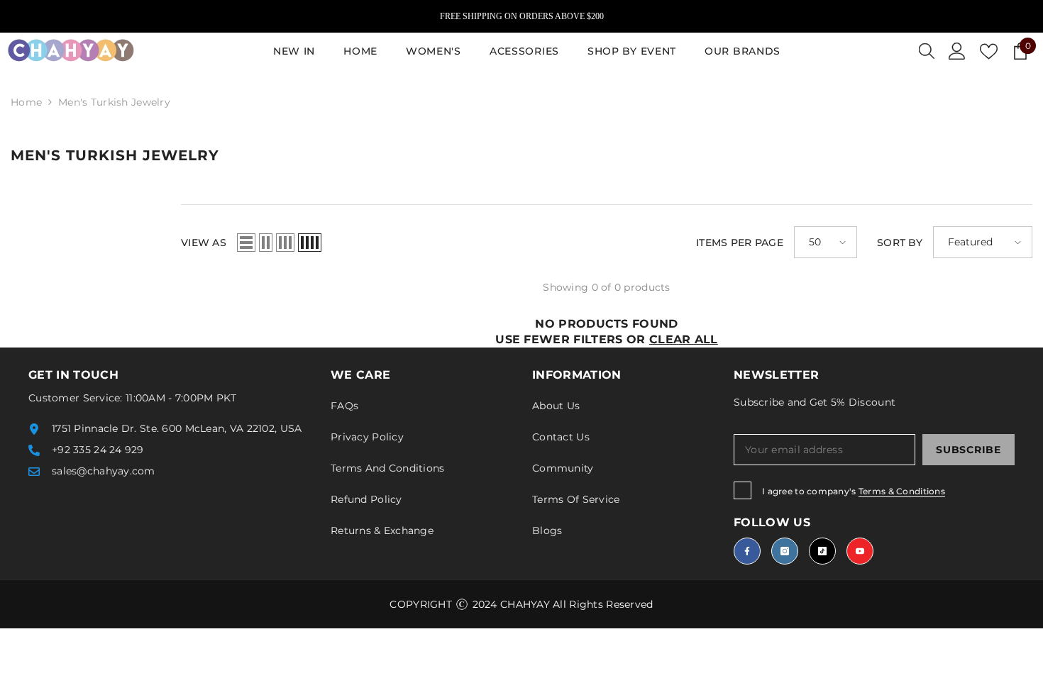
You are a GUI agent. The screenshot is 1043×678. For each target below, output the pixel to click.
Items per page (739, 242)
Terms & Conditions (902, 491)
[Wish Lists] (989, 51)
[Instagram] (784, 551)
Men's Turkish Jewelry (114, 102)
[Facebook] (747, 551)
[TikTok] (822, 551)
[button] (246, 242)
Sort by (899, 242)
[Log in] (957, 51)
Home (26, 102)
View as (203, 242)
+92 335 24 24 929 (98, 449)
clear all (683, 339)
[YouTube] (859, 551)
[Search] (926, 51)
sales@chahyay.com (103, 471)
